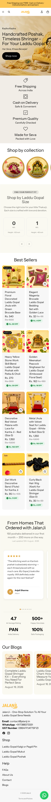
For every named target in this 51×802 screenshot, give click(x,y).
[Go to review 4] (25, 609)
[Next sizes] (29, 244)
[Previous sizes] (22, 244)
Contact (7, 780)
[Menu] (3, 12)
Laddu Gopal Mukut (13, 751)
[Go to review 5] (27, 609)
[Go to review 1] (20, 609)
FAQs (5, 770)
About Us (7, 775)
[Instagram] (8, 733)
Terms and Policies (25, 799)
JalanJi (28, 793)
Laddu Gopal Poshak (14, 756)
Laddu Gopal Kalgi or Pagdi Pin (19, 746)
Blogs (5, 785)
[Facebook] (3, 733)
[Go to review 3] (23, 609)
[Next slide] (46, 168)
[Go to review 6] (29, 609)
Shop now (11, 55)
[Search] (9, 12)
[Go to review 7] (30, 609)
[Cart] (48, 12)
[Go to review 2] (21, 609)
